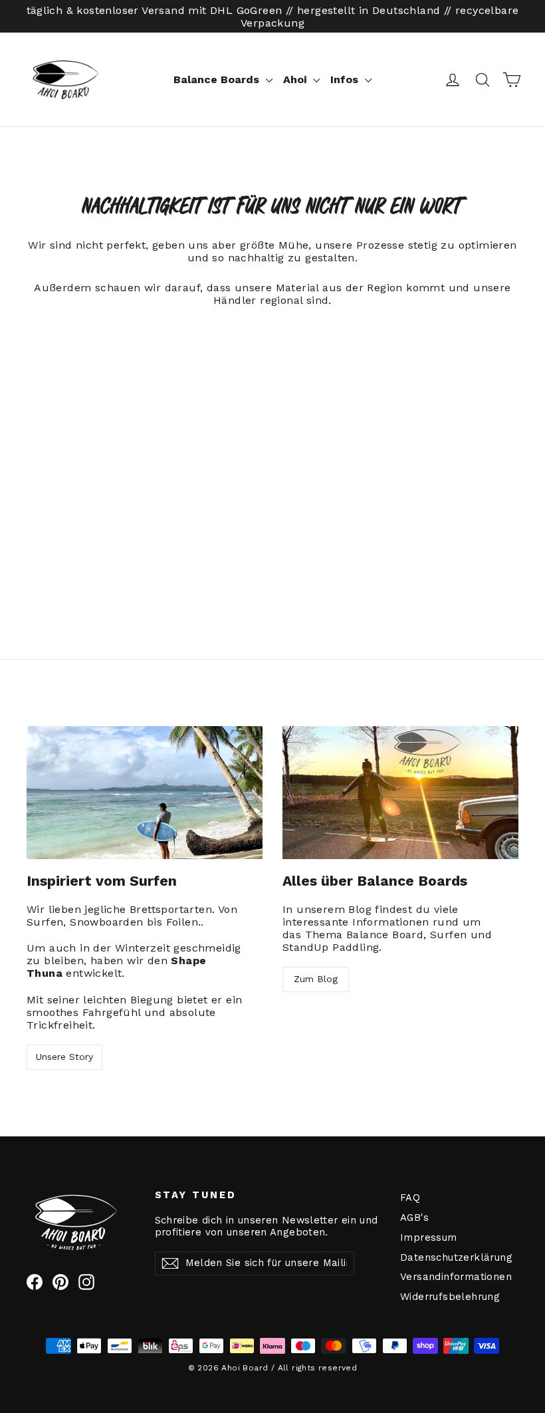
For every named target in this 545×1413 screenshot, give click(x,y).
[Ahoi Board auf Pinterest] (60, 1282)
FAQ (410, 1198)
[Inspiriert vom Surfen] (145, 792)
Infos (346, 79)
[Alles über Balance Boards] (400, 792)
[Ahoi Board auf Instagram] (86, 1282)
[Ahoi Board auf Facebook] (35, 1282)
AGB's (414, 1217)
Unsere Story (64, 1056)
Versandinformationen (454, 1277)
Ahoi (296, 79)
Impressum (428, 1237)
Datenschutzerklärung (454, 1257)
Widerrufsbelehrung (450, 1297)
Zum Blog (316, 978)
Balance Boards (218, 79)
